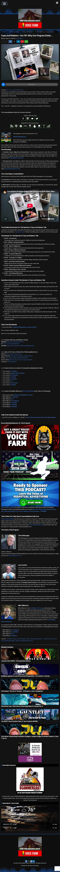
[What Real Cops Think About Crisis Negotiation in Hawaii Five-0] (30, 699)
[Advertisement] (30, 18)
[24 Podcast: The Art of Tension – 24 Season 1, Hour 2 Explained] (30, 684)
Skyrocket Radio (34, 865)
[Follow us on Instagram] (31, 861)
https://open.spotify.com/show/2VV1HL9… (17, 358)
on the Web (13, 402)
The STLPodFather (28, 391)
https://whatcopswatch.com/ (14, 354)
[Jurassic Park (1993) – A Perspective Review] (30, 654)
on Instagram (14, 375)
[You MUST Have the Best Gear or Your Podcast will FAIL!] (30, 714)
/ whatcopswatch (12, 361)
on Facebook (14, 383)
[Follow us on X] (29, 861)
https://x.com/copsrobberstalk (11, 343)
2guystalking (19, 38)
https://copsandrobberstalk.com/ (16, 341)
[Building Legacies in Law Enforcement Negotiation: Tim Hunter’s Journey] (30, 669)
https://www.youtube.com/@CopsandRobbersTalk (20, 345)
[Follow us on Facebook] (26, 861)
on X (11, 381)
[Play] (3, 84)
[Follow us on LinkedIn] (33, 861)
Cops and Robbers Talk (22, 638)
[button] (57, 3)
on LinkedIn (13, 379)
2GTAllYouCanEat (11, 638)
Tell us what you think (7, 519)
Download (20, 90)
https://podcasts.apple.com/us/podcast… (21, 356)
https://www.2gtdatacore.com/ (23, 395)
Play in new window (11, 90)
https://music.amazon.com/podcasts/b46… (21, 359)
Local (30, 638)
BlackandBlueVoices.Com (15, 555)
